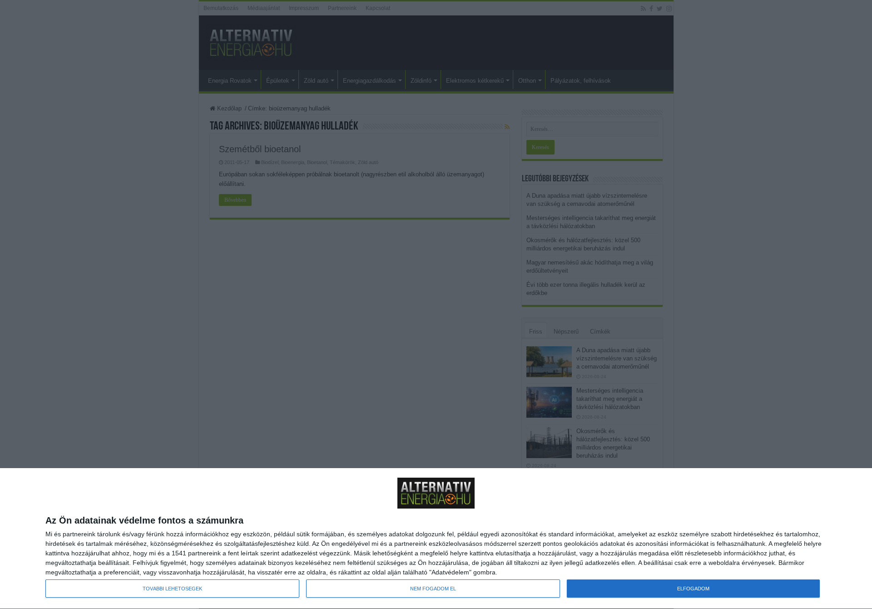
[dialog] (436, 539)
